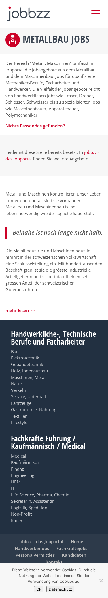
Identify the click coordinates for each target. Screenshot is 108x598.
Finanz (17, 469)
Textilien (19, 416)
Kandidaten (74, 555)
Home (77, 541)
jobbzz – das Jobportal (40, 541)
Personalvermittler (35, 555)
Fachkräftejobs (71, 548)
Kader (16, 520)
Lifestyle (19, 422)
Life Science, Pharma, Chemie (40, 495)
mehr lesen (17, 310)
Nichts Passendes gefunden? (35, 126)
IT (12, 488)
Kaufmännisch (25, 462)
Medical (18, 456)
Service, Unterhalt (28, 396)
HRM (15, 482)
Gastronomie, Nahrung (33, 409)
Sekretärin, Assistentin (33, 501)
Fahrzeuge (21, 403)
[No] (101, 580)
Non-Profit (21, 514)
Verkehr (18, 390)
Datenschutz (60, 589)
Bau (15, 351)
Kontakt (54, 562)
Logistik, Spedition (29, 507)
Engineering (22, 475)
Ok (38, 589)
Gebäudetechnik (27, 364)
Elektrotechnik (25, 358)
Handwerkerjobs (32, 548)
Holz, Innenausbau (29, 370)
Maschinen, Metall (29, 377)
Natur (16, 383)
